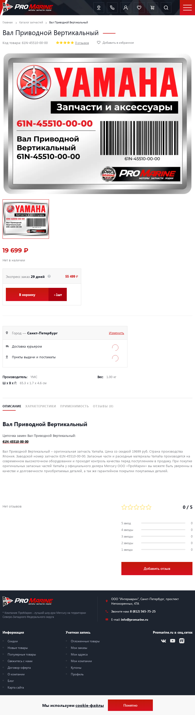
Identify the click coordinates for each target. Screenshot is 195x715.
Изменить (116, 333)
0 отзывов (82, 43)
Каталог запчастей (31, 22)
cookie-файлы (89, 705)
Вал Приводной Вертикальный (68, 22)
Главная (8, 22)
